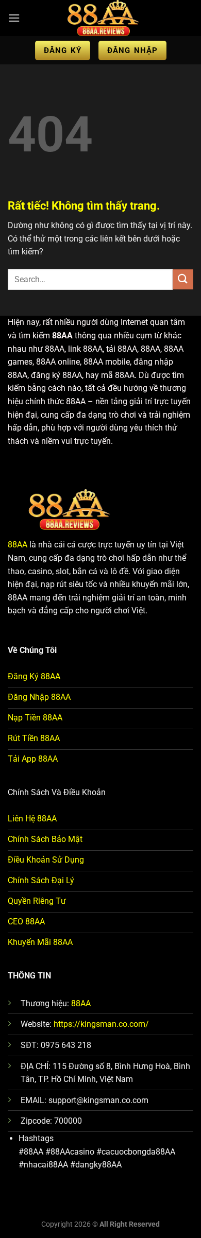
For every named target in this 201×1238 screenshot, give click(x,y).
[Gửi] (183, 279)
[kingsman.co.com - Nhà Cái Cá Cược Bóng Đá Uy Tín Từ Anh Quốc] (103, 18)
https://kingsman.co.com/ (101, 1024)
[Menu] (14, 17)
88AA (17, 544)
